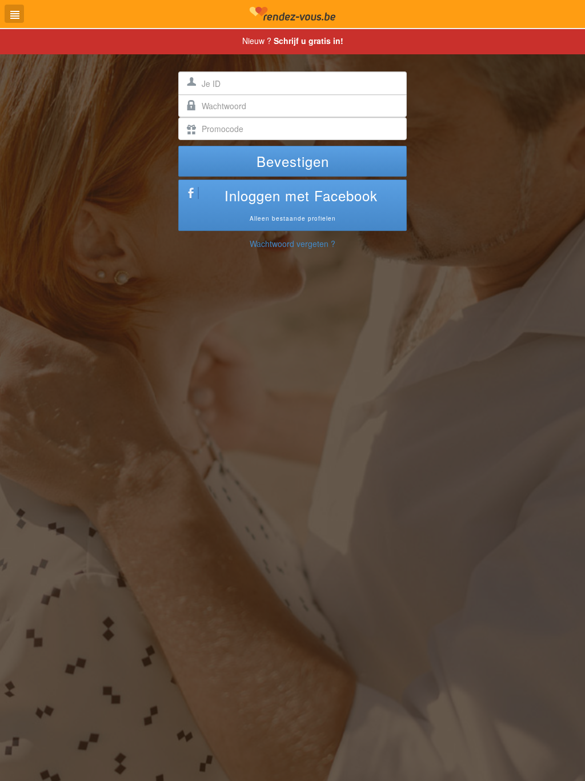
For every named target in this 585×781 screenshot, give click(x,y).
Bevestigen (293, 161)
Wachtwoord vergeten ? (292, 243)
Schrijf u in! (308, 40)
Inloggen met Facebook (301, 203)
